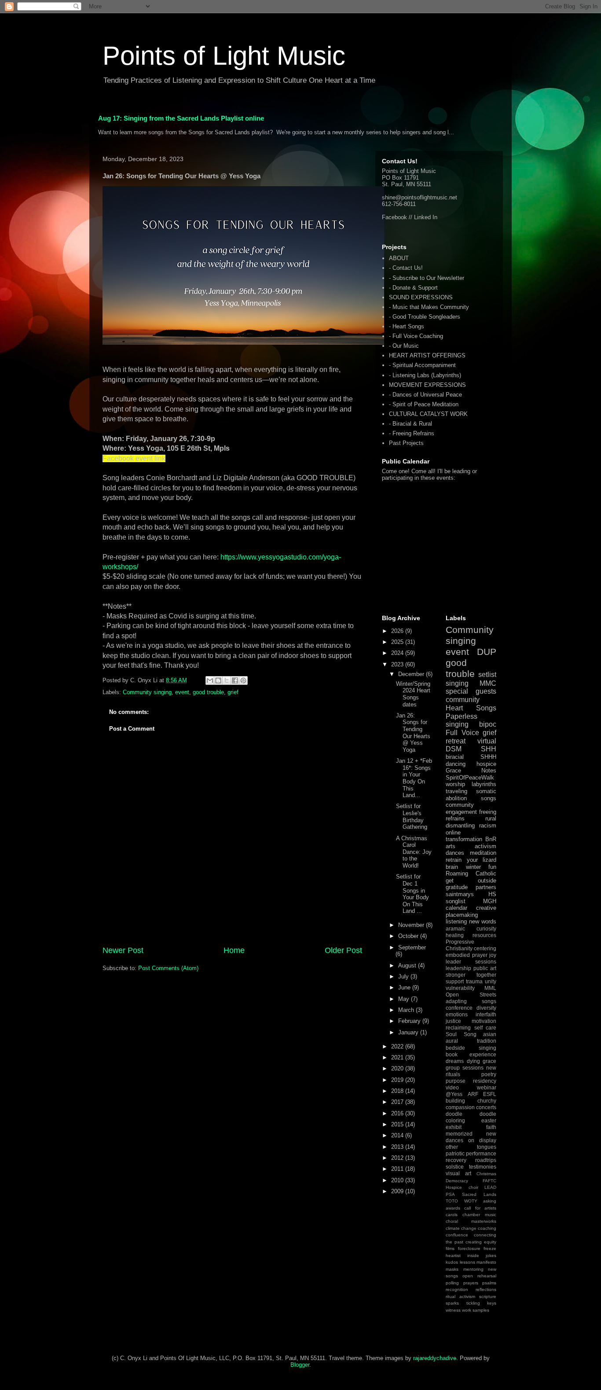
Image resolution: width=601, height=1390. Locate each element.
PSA (450, 1194)
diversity (486, 1008)
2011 (398, 1169)
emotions (457, 1014)
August (408, 965)
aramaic (455, 928)
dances (455, 852)
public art (484, 968)
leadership (458, 968)
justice (453, 1021)
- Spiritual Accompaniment (422, 365)
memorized (459, 1133)
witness (453, 1310)
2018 (398, 1091)
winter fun (481, 867)
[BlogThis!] (218, 680)
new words (482, 921)
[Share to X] (226, 680)
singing (457, 683)
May (404, 999)
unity (490, 981)
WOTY (470, 1201)
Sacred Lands (479, 1194)
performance (481, 1153)
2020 (398, 1068)
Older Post (343, 950)
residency (484, 1081)
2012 (398, 1158)
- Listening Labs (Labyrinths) (425, 375)
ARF (473, 1094)
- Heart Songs (406, 326)
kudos (452, 1262)
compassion (460, 1107)
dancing (455, 764)
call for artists (480, 1208)
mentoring (473, 1269)
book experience (471, 1054)
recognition (457, 1289)
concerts (486, 1107)
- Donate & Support (413, 287)
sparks (452, 1303)
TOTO (452, 1201)
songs (488, 798)
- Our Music (404, 345)
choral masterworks (471, 1221)
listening (456, 921)
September (412, 947)
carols (452, 1214)
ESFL (489, 1094)
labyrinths (484, 784)
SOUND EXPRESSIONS (421, 297)
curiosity (486, 928)
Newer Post (123, 950)
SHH (488, 749)
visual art (458, 1173)
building (455, 1100)
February (410, 1021)
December (412, 674)
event (182, 692)
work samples (475, 1310)
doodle (454, 1114)
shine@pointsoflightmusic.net (419, 197)
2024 (398, 653)
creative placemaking (471, 911)
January (409, 1032)
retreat (455, 741)
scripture (487, 1296)
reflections (486, 1289)
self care (485, 1027)
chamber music (479, 1214)
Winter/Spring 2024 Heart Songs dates (413, 694)
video (452, 1087)
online (453, 832)
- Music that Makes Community (429, 307)
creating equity (480, 1241)
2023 (398, 664)
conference (459, 1008)
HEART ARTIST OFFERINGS (427, 355)
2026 (398, 631)
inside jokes (481, 1255)
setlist (487, 674)
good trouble (208, 692)
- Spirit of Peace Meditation (423, 404)
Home (234, 950)
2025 (398, 642)
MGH (489, 901)
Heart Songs (471, 708)
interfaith (486, 1014)
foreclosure (469, 1248)
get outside (471, 880)
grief (232, 692)
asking (489, 1201)
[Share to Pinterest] (243, 680)
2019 (398, 1080)
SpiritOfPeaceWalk (470, 777)
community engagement (461, 808)
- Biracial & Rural (410, 423)
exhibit (454, 1127)
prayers (470, 1282)
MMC (488, 683)
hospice (486, 764)
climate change (461, 1228)
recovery (456, 1160)
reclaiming (458, 1027)
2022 (398, 1046)
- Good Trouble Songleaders (424, 316)
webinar (486, 1087)
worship (455, 784)
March (407, 1010)
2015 (398, 1124)
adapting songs (471, 1001)
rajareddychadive (434, 1358)
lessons (467, 1262)
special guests (471, 691)
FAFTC (489, 1180)
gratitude (457, 887)
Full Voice (462, 732)
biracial (455, 757)
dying (473, 1061)
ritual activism (460, 1296)
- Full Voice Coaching (416, 336)
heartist (453, 1255)
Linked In (425, 217)
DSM (454, 749)
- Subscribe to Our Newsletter (426, 278)
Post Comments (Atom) (168, 968)
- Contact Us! (406, 268)
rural (490, 818)
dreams (455, 1061)
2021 (398, 1057)
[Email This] (209, 680)
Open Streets (471, 994)
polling (452, 1282)
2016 (398, 1113)
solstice (455, 1166)
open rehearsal (479, 1275)
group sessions (465, 1067)
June (405, 987)
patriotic (455, 1153)
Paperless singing (461, 720)
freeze (490, 1248)
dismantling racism (471, 825)
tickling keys (481, 1303)
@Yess (454, 1094)
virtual (486, 741)
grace (489, 1061)
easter (488, 1120)
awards (453, 1208)
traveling (456, 791)
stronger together (471, 975)
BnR (490, 839)
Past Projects (406, 443)
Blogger (299, 1364)
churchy (486, 1100)
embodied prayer (466, 955)
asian (489, 1034)
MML (490, 988)
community (463, 699)
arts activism (471, 846)
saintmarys (460, 894)
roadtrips (485, 1160)
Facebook (394, 217)
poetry (488, 1074)
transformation (464, 839)
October (409, 936)
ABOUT (399, 258)
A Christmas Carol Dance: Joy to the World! (414, 852)
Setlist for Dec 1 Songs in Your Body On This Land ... (412, 893)
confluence (457, 1234)
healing (455, 935)
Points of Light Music (224, 55)
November (412, 925)
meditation (483, 852)
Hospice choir (462, 1187)
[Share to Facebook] (235, 680)
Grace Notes (471, 770)
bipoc (487, 724)
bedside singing (471, 1048)
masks (452, 1269)
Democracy (457, 1180)
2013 (398, 1147)
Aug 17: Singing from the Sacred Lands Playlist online (181, 118)
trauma (474, 981)
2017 (398, 1102)
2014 (398, 1135)
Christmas (486, 1173)
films (450, 1248)
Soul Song (461, 1034)
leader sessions (471, 961)
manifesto (486, 1262)
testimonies (482, 1166)
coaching (487, 1228)
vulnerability (460, 988)
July (404, 976)
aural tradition (471, 1041)
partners (486, 887)
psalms (489, 1282)
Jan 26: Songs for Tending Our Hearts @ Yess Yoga (413, 732)
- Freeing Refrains (411, 433)
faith (491, 1127)
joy (492, 955)
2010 (398, 1180)
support (455, 981)
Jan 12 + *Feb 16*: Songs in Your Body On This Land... (414, 778)
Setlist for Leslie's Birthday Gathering (411, 816)
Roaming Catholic (471, 873)
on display (482, 1140)
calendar (456, 908)
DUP (486, 652)
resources (484, 935)
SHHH (488, 757)
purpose (455, 1081)
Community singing (147, 692)
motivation (484, 1021)
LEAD (490, 1187)
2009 (398, 1191)
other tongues (471, 1147)
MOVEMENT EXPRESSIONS (427, 385)
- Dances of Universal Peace (425, 394)
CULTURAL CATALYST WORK (428, 414)
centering (485, 948)
